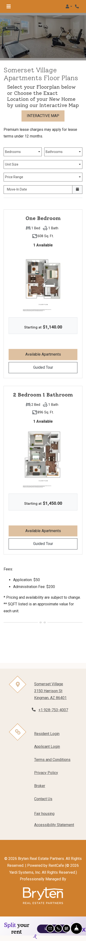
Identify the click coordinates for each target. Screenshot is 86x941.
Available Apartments (51, 354)
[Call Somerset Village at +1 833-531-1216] (77, 6)
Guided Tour (55, 367)
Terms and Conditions (52, 759)
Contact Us (43, 799)
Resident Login (46, 733)
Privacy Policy (46, 772)
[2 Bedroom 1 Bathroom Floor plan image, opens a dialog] (43, 458)
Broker (39, 786)
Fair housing (44, 813)
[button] (69, 6)
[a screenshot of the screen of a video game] (43, 896)
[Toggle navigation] (8, 6)
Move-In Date (17, 189)
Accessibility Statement (54, 824)
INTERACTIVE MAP (43, 115)
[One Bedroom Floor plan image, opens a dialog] (43, 282)
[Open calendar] (77, 189)
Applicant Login (47, 746)
